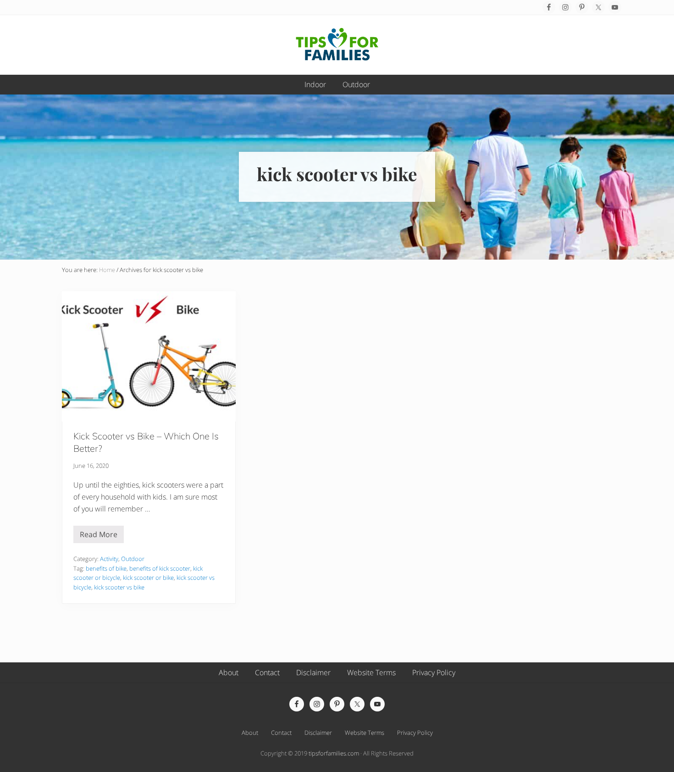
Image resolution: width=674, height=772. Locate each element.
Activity (109, 559)
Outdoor (132, 559)
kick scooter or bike (148, 577)
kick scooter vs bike (119, 587)
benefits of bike (106, 568)
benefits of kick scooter (159, 568)
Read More (98, 536)
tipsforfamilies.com (334, 753)
